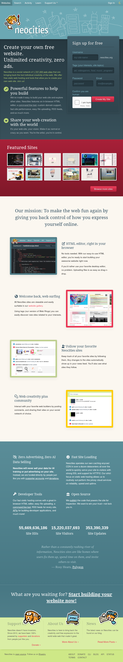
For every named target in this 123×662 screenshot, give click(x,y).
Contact (82, 657)
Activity (28, 2)
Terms (71, 657)
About (71, 654)
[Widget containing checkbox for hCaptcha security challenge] (81, 102)
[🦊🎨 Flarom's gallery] (71, 174)
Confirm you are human (80, 93)
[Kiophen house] (89, 159)
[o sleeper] (108, 174)
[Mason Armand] (89, 174)
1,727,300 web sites (42, 72)
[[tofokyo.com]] (15, 159)
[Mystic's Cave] (15, 174)
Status (110, 654)
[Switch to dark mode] (120, 3)
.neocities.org (105, 57)
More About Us (69, 641)
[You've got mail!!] (71, 159)
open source (20, 654)
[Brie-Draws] (52, 159)
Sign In (111, 2)
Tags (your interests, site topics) (88, 65)
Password (77, 78)
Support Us (50, 2)
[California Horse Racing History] (34, 174)
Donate (35, 644)
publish (73, 500)
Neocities (8, 654)
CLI (89, 654)
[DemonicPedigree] (108, 159)
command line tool (27, 105)
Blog (96, 654)
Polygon (77, 567)
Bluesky (42, 654)
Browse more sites (103, 188)
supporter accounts (35, 478)
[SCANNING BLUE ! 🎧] (34, 159)
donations (54, 478)
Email (99, 78)
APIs (15, 510)
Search (17, 2)
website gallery (36, 305)
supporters (22, 636)
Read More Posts (106, 641)
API (102, 654)
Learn (38, 2)
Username (77, 52)
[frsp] (52, 174)
